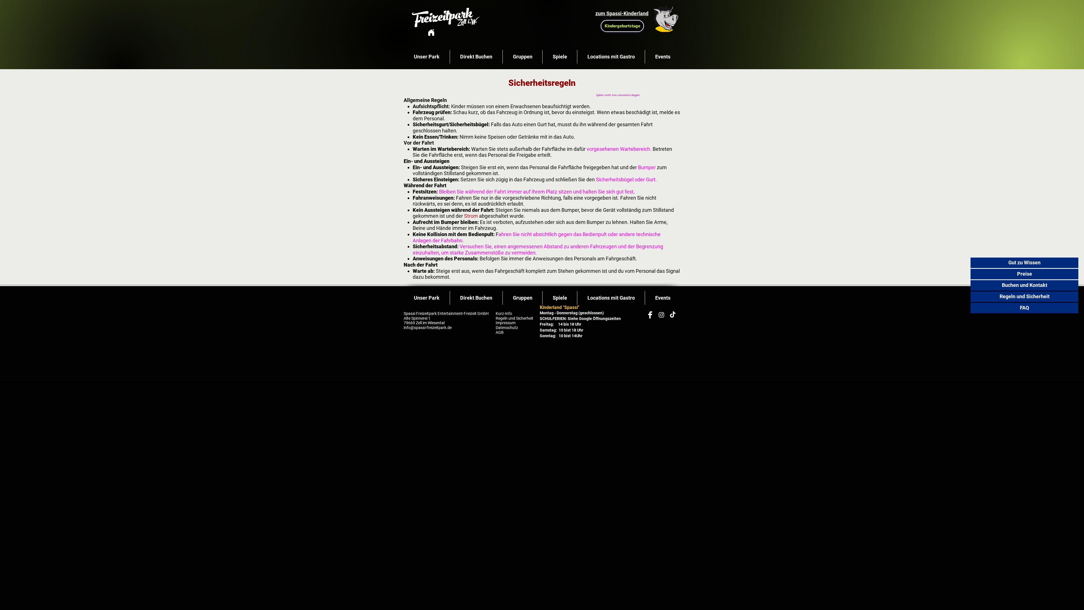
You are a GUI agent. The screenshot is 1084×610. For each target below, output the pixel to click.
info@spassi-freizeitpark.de (428, 327)
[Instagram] (661, 315)
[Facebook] (650, 315)
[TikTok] (672, 315)
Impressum (505, 323)
